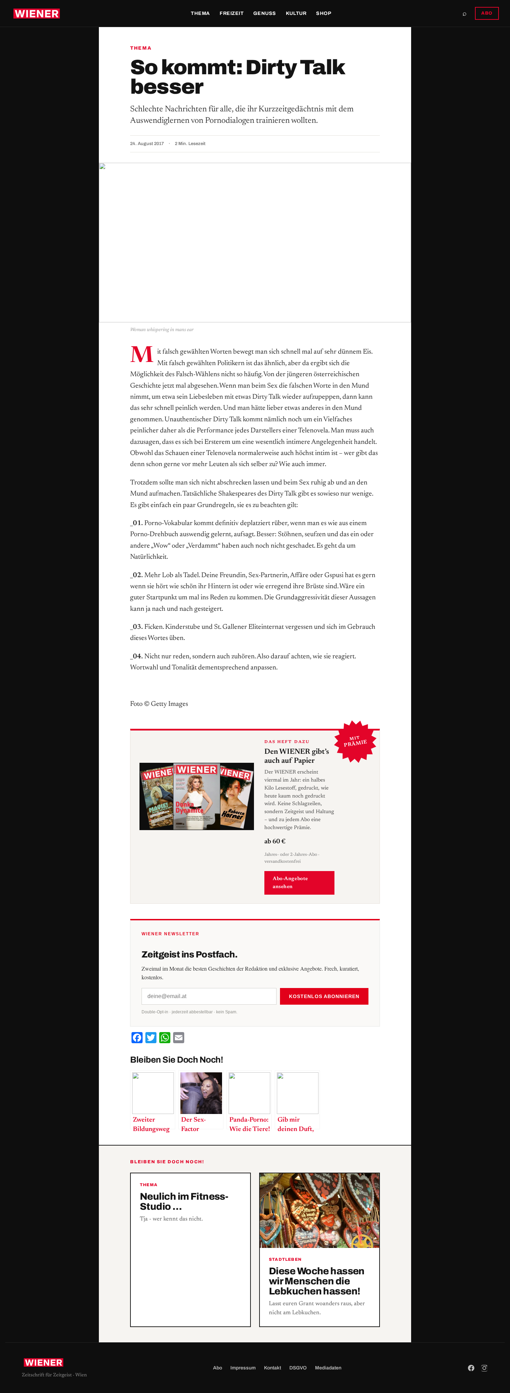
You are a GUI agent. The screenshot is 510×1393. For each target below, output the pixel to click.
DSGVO (298, 1367)
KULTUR (296, 13)
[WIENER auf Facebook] (471, 1368)
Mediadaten (328, 1367)
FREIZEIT (232, 13)
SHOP (323, 13)
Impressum (243, 1367)
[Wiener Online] (36, 13)
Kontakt (272, 1367)
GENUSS (264, 13)
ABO (487, 13)
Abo (217, 1367)
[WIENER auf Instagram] (484, 1368)
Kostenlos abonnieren (324, 996)
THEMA (200, 13)
